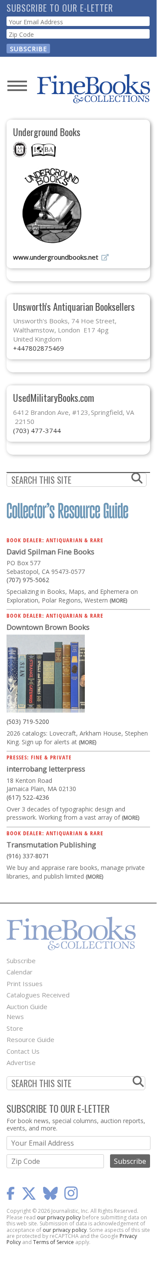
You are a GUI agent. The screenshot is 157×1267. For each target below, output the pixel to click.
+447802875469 (38, 348)
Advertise (21, 1062)
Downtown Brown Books (48, 627)
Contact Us (23, 1051)
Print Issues (25, 983)
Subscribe (21, 960)
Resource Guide (30, 1039)
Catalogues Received (38, 994)
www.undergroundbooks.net (55, 257)
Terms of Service (53, 1242)
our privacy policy (59, 1217)
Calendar (20, 971)
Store (15, 1028)
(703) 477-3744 (37, 430)
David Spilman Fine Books (50, 552)
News (15, 1016)
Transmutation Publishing (51, 845)
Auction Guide (27, 1006)
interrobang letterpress (46, 769)
